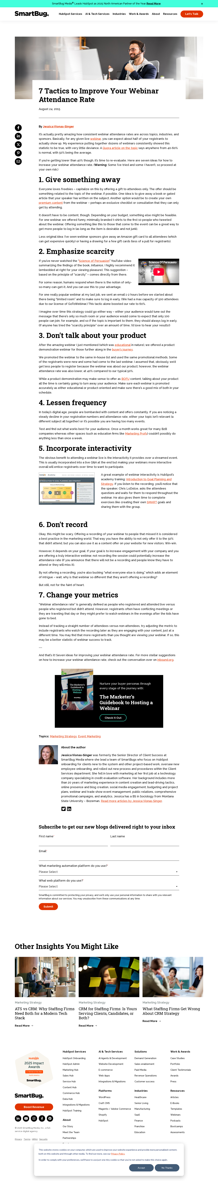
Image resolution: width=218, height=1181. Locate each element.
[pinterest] (18, 153)
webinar (95, 138)
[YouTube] (26, 1118)
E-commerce (106, 1070)
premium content (51, 202)
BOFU (125, 378)
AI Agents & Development (113, 1058)
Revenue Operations (146, 1075)
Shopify (103, 1115)
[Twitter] (63, 808)
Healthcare (141, 1097)
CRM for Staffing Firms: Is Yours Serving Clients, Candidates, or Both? (108, 1013)
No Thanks (167, 1167)
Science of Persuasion (94, 260)
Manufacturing (142, 1109)
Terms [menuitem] (27, 1139)
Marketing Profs (136, 433)
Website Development (111, 1064)
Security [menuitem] (43, 1139)
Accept (141, 1167)
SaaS (137, 1115)
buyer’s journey (122, 349)
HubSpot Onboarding (74, 1058)
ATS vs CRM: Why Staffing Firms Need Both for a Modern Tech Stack (45, 1013)
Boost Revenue (34, 1107)
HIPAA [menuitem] (35, 1139)
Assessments (177, 1132)
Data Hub (68, 1099)
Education (140, 1132)
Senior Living (141, 1103)
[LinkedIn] (69, 808)
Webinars (175, 1115)
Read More (154, 3)
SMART (152, 502)
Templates (176, 1109)
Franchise (140, 1126)
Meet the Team (71, 1132)
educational (123, 345)
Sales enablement (144, 1064)
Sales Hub (68, 1075)
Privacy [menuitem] (18, 1139)
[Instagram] (34, 1118)
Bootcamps (176, 1126)
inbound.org (165, 659)
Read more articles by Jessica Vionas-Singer (131, 801)
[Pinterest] (50, 1118)
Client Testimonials (180, 1070)
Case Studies (177, 1058)
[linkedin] (18, 136)
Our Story (68, 1126)
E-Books (174, 1103)
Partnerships (69, 1138)
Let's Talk (191, 13)
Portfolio (175, 1064)
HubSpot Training (72, 1110)
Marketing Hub (70, 1070)
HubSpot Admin (71, 1064)
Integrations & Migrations (76, 1104)
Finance (139, 1120)
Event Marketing (89, 736)
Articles (174, 1097)
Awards (174, 1075)
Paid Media (140, 1070)
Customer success (144, 1081)
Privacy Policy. (118, 1153)
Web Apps (104, 1075)
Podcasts (175, 1120)
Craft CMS (104, 1103)
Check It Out (113, 717)
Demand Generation (145, 1058)
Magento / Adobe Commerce (115, 1109)
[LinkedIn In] (18, 1118)
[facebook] (18, 127)
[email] (18, 161)
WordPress (104, 1097)
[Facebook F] (42, 1118)
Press (173, 1081)
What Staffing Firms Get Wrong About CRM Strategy (171, 1011)
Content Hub (70, 1087)
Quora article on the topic (120, 148)
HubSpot (103, 1120)
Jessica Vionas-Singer (58, 126)
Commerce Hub (71, 1093)
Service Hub (69, 1081)
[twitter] (18, 144)
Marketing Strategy (63, 736)
